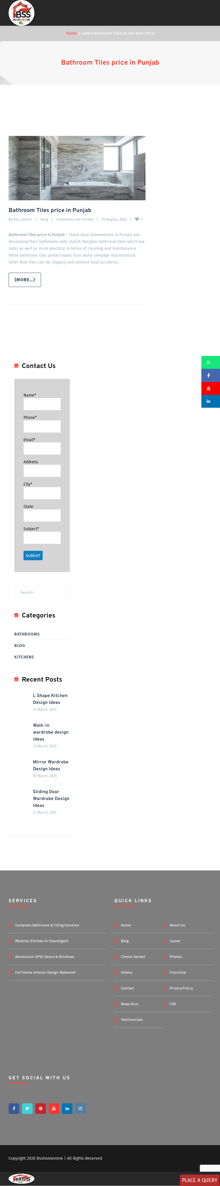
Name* (29, 395)
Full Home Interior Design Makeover (45, 972)
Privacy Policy (181, 988)
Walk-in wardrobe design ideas (50, 732)
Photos (176, 957)
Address (30, 462)
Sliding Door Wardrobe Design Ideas (51, 799)
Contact (127, 988)
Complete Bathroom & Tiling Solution (47, 925)
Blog (44, 219)
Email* (29, 439)
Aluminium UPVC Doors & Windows (44, 957)
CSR (173, 1004)
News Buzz (130, 1004)
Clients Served (133, 957)
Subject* (31, 528)
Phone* (30, 417)
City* (27, 484)
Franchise (178, 972)
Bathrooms (27, 634)
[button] (210, 362)
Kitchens (24, 657)
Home (71, 33)
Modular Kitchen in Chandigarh (41, 941)
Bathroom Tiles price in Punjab (110, 63)
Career (175, 941)
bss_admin (22, 219)
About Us (177, 925)
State (28, 506)
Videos (126, 972)
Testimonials (132, 1019)
